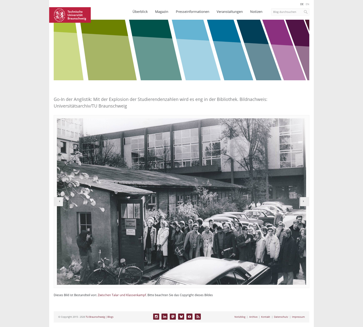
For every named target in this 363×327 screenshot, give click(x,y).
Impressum (298, 316)
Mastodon (173, 317)
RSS (198, 317)
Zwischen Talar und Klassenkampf (122, 295)
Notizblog (239, 316)
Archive (253, 316)
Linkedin (164, 317)
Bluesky (181, 317)
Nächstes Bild (304, 201)
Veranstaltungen (230, 11)
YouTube (189, 317)
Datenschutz (281, 316)
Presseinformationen (192, 11)
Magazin (161, 11)
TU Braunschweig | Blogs (99, 316)
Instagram (156, 317)
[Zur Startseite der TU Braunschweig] (70, 14)
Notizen (256, 11)
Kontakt (265, 316)
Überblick (140, 11)
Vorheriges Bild (58, 201)
